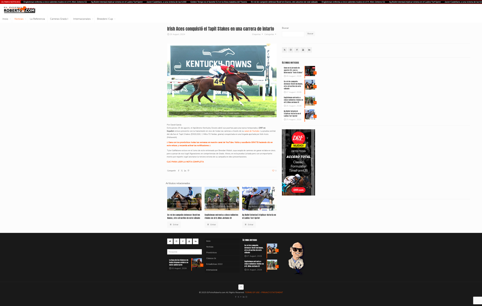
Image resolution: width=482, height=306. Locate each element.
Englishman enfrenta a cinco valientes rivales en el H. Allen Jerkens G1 (33, 2)
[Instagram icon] (246, 297)
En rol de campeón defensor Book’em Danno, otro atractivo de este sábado (262, 2)
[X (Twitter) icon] (238, 297)
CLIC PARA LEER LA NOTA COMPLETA (185, 161)
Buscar (285, 28)
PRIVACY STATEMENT (272, 292)
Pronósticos (211, 252)
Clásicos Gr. (211, 258)
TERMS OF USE (252, 292)
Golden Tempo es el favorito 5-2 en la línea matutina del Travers (197, 2)
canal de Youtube (251, 131)
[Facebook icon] (236, 297)
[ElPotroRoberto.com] (19, 9)
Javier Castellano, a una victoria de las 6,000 (145, 2)
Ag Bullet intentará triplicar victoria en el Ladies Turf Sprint (95, 2)
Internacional (211, 270)
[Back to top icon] (241, 287)
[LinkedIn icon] (244, 297)
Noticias (209, 246)
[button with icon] (284, 50)
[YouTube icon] (241, 297)
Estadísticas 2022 (214, 264)
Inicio (208, 241)
